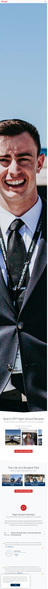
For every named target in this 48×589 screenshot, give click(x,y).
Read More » (11, 546)
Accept (15, 585)
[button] (45, 1)
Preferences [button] (7, 582)
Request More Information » (24, 451)
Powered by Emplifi (23, 446)
